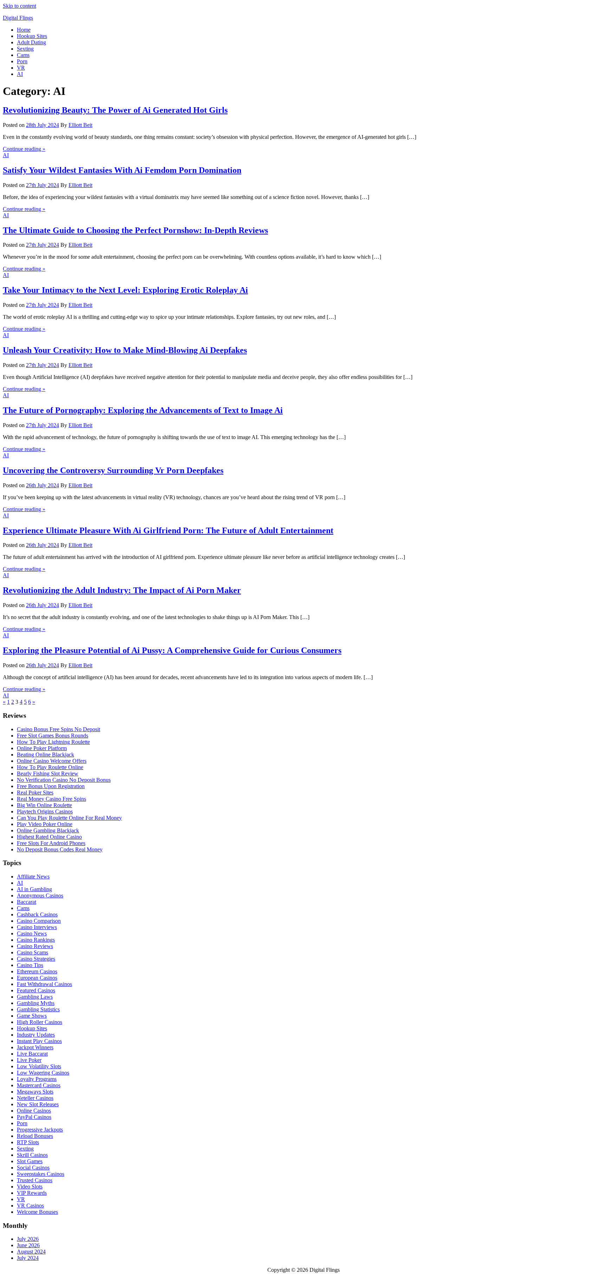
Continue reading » (24, 149)
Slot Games (30, 1161)
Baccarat (26, 902)
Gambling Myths (35, 1003)
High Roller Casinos (39, 1022)
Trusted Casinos (34, 1180)
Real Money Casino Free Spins (51, 799)
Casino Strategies (36, 959)
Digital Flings (18, 18)
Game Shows (32, 1016)
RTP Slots (28, 1142)
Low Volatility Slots (39, 1066)
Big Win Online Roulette (44, 805)
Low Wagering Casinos (43, 1073)
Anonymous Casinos (40, 895)
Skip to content (19, 6)
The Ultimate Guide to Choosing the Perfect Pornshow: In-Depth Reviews (135, 230)
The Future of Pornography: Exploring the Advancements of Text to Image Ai (143, 410)
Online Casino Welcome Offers (51, 761)
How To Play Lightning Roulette (53, 742)
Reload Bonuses (35, 1136)
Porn (22, 61)
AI (20, 74)
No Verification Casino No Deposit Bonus (64, 780)
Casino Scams (32, 952)
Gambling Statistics (38, 1009)
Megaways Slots (35, 1092)
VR (21, 68)
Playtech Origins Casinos (45, 811)
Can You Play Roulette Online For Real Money (69, 818)
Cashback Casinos (37, 914)
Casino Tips (30, 965)
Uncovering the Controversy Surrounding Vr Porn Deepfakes (113, 470)
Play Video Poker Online (44, 824)
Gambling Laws (35, 997)
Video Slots (30, 1187)
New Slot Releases (38, 1104)
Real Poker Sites (35, 792)
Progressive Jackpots (40, 1130)
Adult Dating (31, 42)
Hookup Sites (32, 36)
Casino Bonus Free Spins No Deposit (58, 729)
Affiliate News (33, 876)
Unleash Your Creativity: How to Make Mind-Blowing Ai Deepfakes (125, 350)
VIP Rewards (32, 1193)
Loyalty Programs (37, 1079)
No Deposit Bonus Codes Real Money (60, 849)
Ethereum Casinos (37, 971)
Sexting (25, 49)
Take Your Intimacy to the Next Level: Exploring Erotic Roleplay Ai (125, 290)
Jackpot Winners (35, 1047)
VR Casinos (30, 1206)
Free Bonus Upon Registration (51, 786)
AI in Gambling (34, 889)
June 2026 (28, 1245)
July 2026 (28, 1239)
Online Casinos (34, 1111)
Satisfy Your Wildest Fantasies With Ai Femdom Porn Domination (122, 170)
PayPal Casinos (34, 1117)
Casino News (32, 933)
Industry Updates (36, 1035)
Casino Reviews (35, 946)
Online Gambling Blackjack (48, 830)
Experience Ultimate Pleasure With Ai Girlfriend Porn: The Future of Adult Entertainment (168, 530)
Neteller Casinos (35, 1098)
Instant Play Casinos (39, 1041)
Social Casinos (33, 1168)
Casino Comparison (39, 921)
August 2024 (31, 1252)
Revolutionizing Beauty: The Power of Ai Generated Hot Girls (115, 110)
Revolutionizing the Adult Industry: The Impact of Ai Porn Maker (122, 590)
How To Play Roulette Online (50, 767)
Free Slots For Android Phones (51, 843)
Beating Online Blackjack (45, 755)
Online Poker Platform (42, 748)
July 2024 (28, 1258)
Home (24, 30)
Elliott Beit (80, 125)
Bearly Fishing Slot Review (47, 773)
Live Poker (29, 1060)
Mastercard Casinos (38, 1085)
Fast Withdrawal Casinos (44, 984)
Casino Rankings (36, 940)
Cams (23, 55)
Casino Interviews (37, 927)
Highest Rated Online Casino (49, 837)
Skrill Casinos (32, 1155)
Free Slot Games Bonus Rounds (52, 736)
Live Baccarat (32, 1054)
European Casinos (37, 978)
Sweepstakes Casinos (40, 1174)
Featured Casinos (36, 990)
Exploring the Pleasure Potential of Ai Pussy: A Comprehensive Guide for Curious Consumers (172, 650)
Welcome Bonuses (37, 1212)
